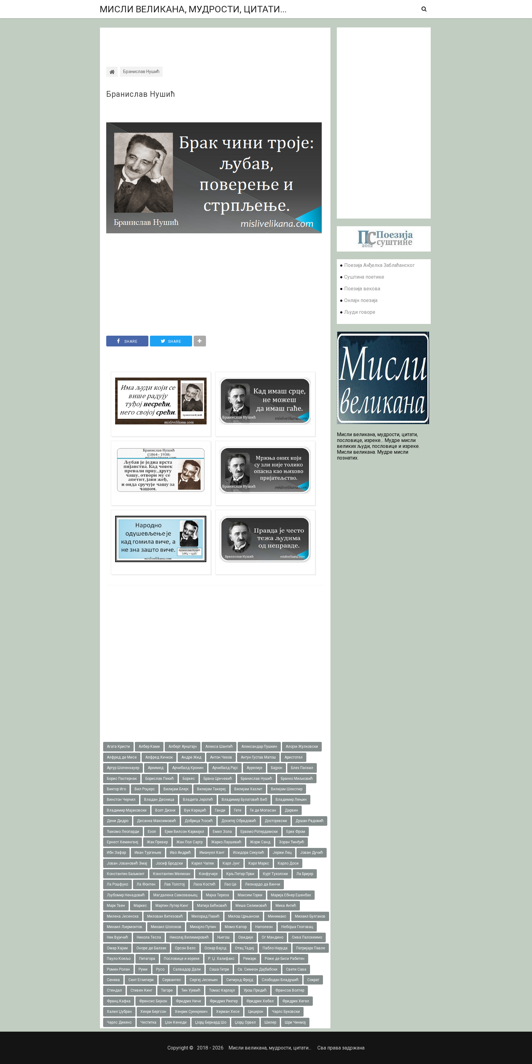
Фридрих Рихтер (224, 1001)
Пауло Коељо (119, 958)
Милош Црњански (243, 916)
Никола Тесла (149, 937)
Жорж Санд (260, 842)
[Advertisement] (215, 41)
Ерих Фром (295, 831)
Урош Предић (255, 990)
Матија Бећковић (212, 905)
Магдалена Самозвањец (175, 895)
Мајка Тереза (217, 895)
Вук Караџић (195, 810)
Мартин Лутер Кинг (171, 905)
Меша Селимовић (251, 905)
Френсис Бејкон (153, 1001)
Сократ (313, 980)
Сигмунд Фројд (239, 980)
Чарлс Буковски (286, 1011)
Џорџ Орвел (245, 1022)
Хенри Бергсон (153, 1011)
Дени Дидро (117, 821)
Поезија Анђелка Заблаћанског (379, 265)
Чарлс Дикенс (119, 1022)
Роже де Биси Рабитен (284, 958)
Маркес (140, 905)
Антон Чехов (221, 757)
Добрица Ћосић (199, 821)
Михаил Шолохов (166, 927)
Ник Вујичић (117, 937)
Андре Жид (191, 757)
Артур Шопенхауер (123, 768)
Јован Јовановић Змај (127, 863)
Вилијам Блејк (175, 789)
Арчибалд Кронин (188, 768)
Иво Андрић (180, 852)
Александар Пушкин (259, 746)
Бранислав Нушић (140, 94)
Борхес (189, 778)
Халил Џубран (119, 1011)
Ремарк (249, 958)
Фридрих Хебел (260, 1001)
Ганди (220, 810)
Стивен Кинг (141, 990)
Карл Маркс (258, 863)
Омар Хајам (117, 948)
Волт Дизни (165, 810)
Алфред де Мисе (122, 757)
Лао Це (230, 884)
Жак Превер (157, 842)
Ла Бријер (304, 874)
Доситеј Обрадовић (238, 821)
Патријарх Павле (310, 948)
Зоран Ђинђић (291, 842)
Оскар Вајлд (215, 948)
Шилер (270, 1022)
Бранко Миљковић (297, 778)
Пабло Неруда (275, 948)
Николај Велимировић (189, 937)
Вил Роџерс (145, 789)
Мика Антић (286, 905)
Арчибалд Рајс (225, 768)
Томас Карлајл (222, 990)
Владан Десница (159, 799)
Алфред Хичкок (159, 757)
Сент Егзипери (141, 980)
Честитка (148, 1022)
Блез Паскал (302, 768)
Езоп (152, 831)
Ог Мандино (272, 937)
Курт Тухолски (275, 874)
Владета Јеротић (198, 799)
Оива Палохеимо (307, 937)
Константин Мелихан (171, 874)
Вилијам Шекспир (286, 789)
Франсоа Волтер (289, 990)
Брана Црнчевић (218, 778)
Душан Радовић (310, 821)
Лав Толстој (174, 884)
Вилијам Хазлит (248, 789)
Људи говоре (359, 312)
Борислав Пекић (159, 778)
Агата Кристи (118, 746)
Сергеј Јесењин (204, 980)
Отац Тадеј (244, 948)
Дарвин (291, 810)
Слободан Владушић (280, 980)
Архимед (155, 768)
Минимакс (277, 916)
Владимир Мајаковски (127, 810)
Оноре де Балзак (151, 948)
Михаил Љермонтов (124, 927)
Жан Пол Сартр (189, 842)
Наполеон (264, 927)
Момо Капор (236, 927)
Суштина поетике (364, 277)
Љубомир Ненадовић (126, 895)
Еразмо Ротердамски (259, 831)
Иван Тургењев (148, 852)
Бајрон (276, 768)
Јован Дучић (311, 852)
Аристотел (293, 757)
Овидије (245, 937)
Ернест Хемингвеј (122, 842)
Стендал (114, 990)
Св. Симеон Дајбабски (257, 969)
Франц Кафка (119, 1001)
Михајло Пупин (203, 927)
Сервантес (171, 980)
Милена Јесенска (123, 916)
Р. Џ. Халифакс (221, 958)
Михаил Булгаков (310, 916)
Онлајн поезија (360, 300)
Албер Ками (149, 746)
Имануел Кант (212, 852)
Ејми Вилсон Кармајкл (184, 831)
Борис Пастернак (122, 778)
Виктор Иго (116, 789)
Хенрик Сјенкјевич (191, 1011)
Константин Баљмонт (125, 874)
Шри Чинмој (295, 1022)
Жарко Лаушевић (226, 842)
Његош (223, 937)
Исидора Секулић (248, 852)
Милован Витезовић (165, 916)
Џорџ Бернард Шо (210, 1022)
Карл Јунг (231, 863)
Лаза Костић (204, 884)
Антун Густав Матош (258, 757)
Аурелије (254, 768)
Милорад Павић (205, 916)
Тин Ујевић (190, 990)
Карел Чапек (202, 863)
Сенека (113, 980)
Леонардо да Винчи (262, 884)
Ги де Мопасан (263, 810)
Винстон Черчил (121, 799)
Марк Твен (116, 905)
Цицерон (255, 1011)
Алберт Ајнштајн (182, 746)
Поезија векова (362, 289)
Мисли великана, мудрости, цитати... (193, 9)
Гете (237, 810)
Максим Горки (250, 895)
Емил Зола (222, 831)
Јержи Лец (282, 852)
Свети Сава (296, 969)
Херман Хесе (228, 1011)
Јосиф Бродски (169, 863)
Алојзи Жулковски (302, 746)
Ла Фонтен (146, 884)
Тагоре (167, 990)
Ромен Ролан (118, 969)
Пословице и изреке (182, 958)
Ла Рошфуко (117, 884)
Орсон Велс (185, 948)
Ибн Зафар (116, 852)
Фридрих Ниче (188, 1001)
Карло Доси (288, 863)
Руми (143, 969)
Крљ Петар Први (240, 874)
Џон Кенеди (176, 1022)
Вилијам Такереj (211, 789)
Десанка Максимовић (156, 821)
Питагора (147, 958)
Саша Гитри (219, 969)
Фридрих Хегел (295, 1001)
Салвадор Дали (187, 969)
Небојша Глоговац (297, 927)
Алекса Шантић (219, 746)
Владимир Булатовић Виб (244, 799)
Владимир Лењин (291, 799)
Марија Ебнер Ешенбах (291, 895)
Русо (160, 969)
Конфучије (208, 874)
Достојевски (276, 821)
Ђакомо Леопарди (123, 831)
